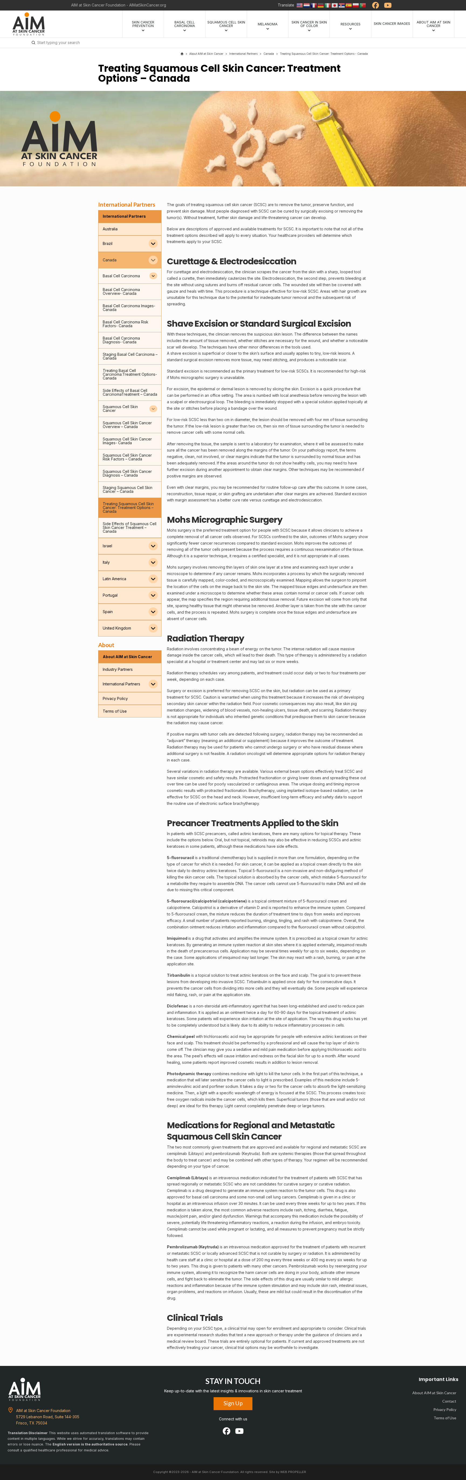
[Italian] (327, 5)
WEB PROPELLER (293, 1472)
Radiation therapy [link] (182, 673)
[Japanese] (334, 5)
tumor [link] (306, 204)
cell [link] (228, 204)
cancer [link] (246, 204)
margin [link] (181, 500)
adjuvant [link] (176, 740)
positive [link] (174, 476)
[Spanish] (348, 5)
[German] (320, 5)
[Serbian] (341, 5)
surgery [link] (212, 377)
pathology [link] (316, 450)
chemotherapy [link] (233, 857)
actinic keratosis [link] (254, 975)
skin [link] (235, 204)
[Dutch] (306, 5)
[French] (313, 5)
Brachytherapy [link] (262, 790)
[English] (299, 5)
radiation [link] (247, 753)
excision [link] (189, 353)
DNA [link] (239, 883)
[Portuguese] (362, 5)
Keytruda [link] (251, 1153)
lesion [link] (287, 334)
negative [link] (175, 456)
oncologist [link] (256, 753)
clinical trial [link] (237, 1328)
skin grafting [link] (234, 493)
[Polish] (355, 5)
